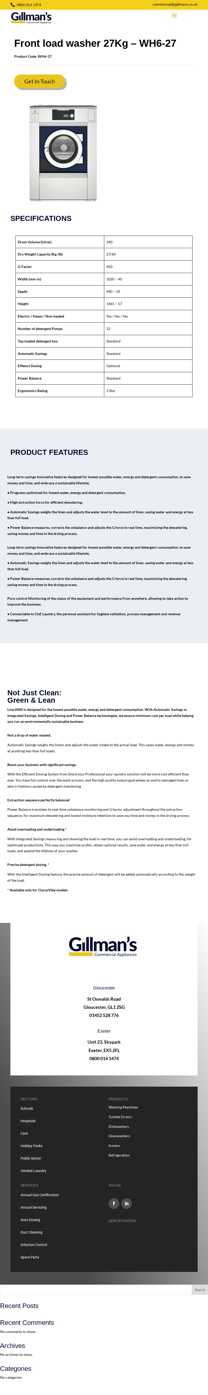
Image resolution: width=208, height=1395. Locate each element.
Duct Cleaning (31, 1232)
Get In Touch (39, 81)
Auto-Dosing (30, 1220)
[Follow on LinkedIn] (126, 1203)
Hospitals (28, 1121)
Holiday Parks (31, 1146)
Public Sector (31, 1158)
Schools (27, 1108)
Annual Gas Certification (40, 1195)
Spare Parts (30, 1257)
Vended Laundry (33, 1171)
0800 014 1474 (29, 5)
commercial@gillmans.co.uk (175, 4)
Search (200, 1289)
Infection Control (34, 1245)
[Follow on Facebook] (114, 1203)
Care (24, 1133)
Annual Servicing (34, 1207)
